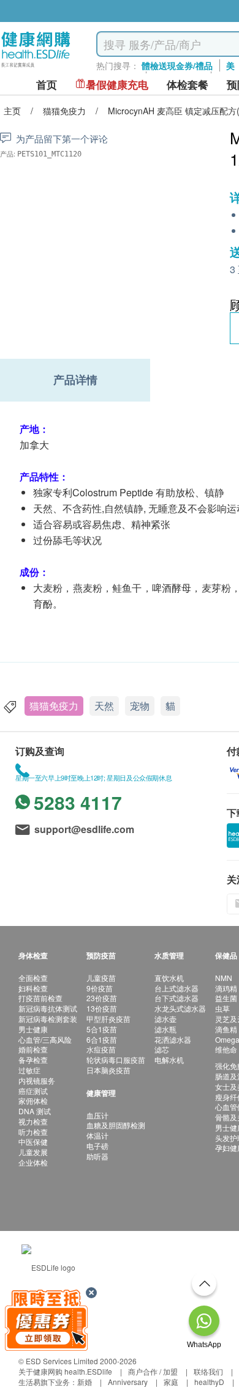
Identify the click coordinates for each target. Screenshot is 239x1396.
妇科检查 (33, 988)
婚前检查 (33, 1049)
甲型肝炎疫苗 (108, 1018)
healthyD (209, 1381)
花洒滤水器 (172, 1039)
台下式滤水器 (176, 998)
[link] (48, 1266)
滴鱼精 (226, 1029)
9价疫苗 (99, 988)
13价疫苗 (101, 1008)
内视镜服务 (36, 1080)
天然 (104, 706)
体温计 (97, 1135)
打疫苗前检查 (40, 998)
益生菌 (226, 998)
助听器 (97, 1156)
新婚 (84, 1381)
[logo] (36, 67)
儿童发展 (33, 1152)
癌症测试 (33, 1091)
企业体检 (33, 1162)
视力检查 (33, 1121)
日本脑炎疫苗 (108, 1070)
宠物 (140, 706)
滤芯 (161, 1049)
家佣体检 (33, 1100)
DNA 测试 (34, 1111)
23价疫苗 (101, 998)
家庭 (171, 1381)
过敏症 (29, 1070)
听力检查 (33, 1131)
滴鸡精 (226, 988)
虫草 (222, 1008)
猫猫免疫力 (53, 706)
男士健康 (33, 1029)
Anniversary (128, 1381)
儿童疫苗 (101, 977)
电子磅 (97, 1146)
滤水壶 (165, 1018)
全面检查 (33, 977)
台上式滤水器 (176, 988)
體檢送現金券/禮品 (177, 65)
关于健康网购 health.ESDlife (65, 1371)
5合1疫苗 (101, 1029)
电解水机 (169, 1059)
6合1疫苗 (101, 1039)
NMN (223, 977)
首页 (46, 85)
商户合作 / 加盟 (153, 1371)
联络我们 (208, 1371)
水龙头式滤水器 (180, 1008)
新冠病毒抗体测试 (47, 1008)
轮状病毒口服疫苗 (115, 1059)
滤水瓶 (165, 1029)
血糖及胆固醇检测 (115, 1125)
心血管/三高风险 (45, 1039)
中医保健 (33, 1141)
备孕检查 (33, 1059)
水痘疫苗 (101, 1049)
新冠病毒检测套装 (47, 1018)
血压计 (97, 1115)
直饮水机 (169, 977)
